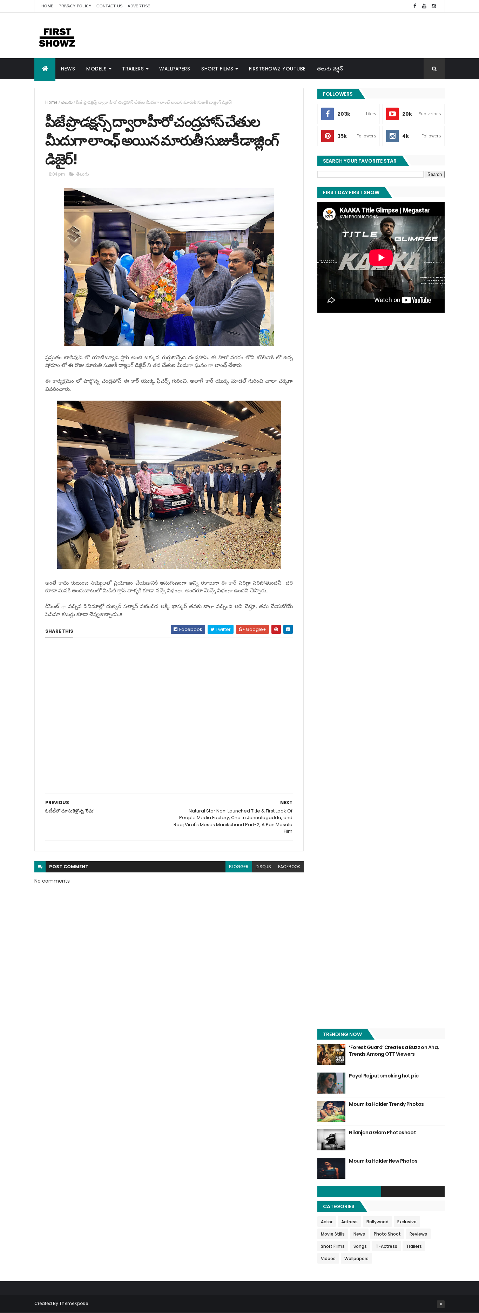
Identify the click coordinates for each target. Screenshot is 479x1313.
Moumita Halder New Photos (383, 1160)
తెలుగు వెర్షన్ (330, 68)
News (68, 68)
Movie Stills (333, 1234)
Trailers (133, 68)
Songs (360, 1246)
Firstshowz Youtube (277, 68)
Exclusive (407, 1222)
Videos (328, 1258)
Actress (349, 1222)
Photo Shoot (387, 1234)
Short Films (217, 68)
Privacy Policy (75, 6)
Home (47, 6)
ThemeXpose (73, 1303)
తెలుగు (67, 102)
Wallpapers (174, 68)
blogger (239, 867)
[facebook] (415, 6)
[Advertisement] (317, 35)
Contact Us (109, 6)
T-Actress (386, 1246)
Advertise (139, 6)
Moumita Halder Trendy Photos (386, 1104)
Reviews (418, 1234)
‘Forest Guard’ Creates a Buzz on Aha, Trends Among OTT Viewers (394, 1051)
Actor (326, 1222)
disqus (263, 867)
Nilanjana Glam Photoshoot (382, 1132)
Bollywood (377, 1222)
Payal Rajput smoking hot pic (383, 1075)
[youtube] (424, 6)
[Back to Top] (441, 1304)
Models (96, 68)
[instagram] (434, 6)
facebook (289, 867)
